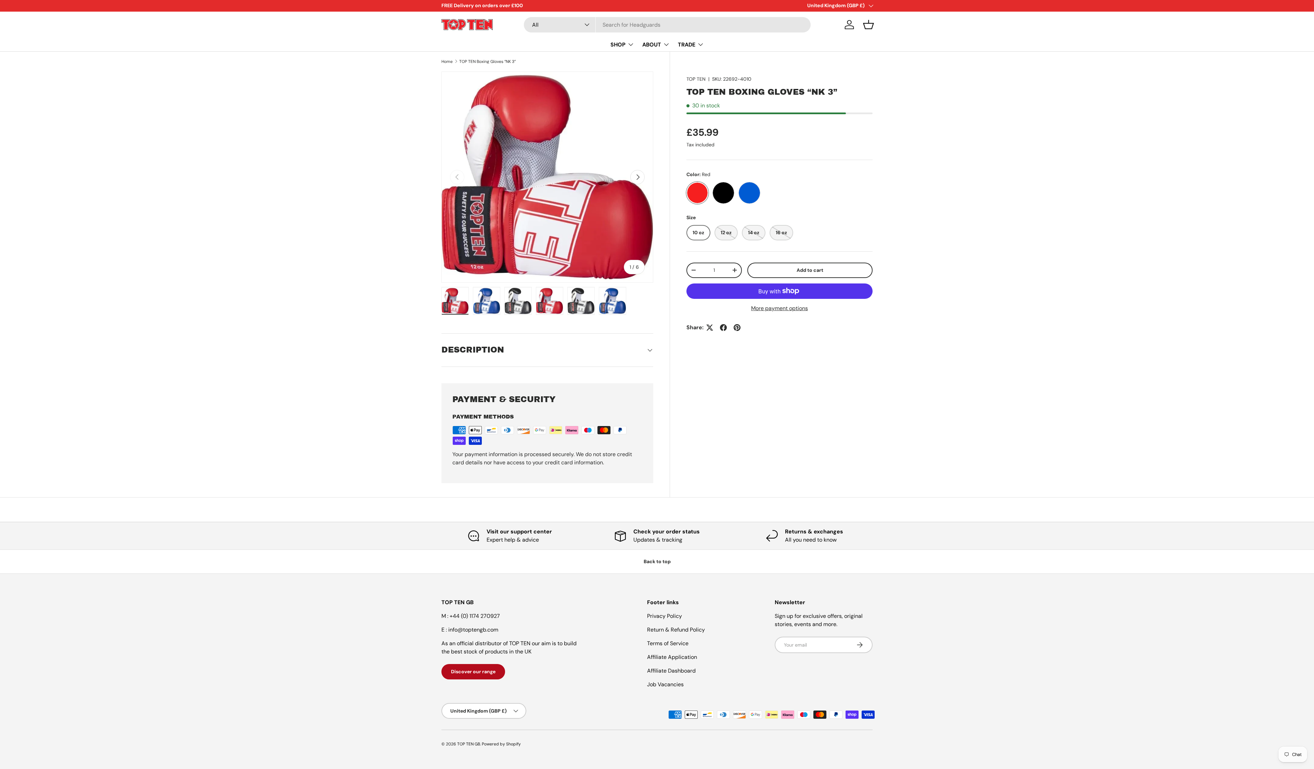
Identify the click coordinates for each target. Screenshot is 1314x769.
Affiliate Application (672, 657)
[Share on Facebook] (723, 327)
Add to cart (810, 270)
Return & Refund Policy (676, 629)
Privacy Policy (664, 616)
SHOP (618, 44)
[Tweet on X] (710, 327)
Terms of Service (667, 643)
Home (447, 61)
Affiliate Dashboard (671, 670)
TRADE (686, 44)
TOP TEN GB (468, 744)
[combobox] (667, 24)
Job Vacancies (665, 684)
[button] (868, 24)
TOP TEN (696, 79)
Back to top (657, 561)
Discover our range (473, 671)
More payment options (779, 308)
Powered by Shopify (501, 744)
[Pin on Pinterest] (737, 327)
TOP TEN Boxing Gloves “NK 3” (487, 61)
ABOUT (651, 44)
